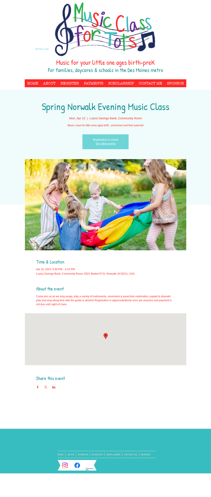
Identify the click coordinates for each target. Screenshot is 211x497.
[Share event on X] (45, 387)
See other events (105, 143)
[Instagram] (65, 465)
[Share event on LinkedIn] (53, 387)
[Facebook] (77, 465)
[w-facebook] (89, 471)
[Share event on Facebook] (37, 387)
